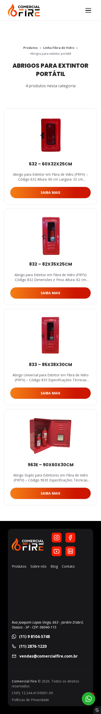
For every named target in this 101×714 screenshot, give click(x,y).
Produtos (30, 48)
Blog (54, 566)
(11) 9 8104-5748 (34, 636)
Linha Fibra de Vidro (58, 48)
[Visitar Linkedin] (70, 551)
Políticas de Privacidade (30, 699)
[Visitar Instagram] (57, 537)
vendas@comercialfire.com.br (48, 656)
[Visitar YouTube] (57, 551)
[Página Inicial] (24, 10)
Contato (68, 566)
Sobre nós (38, 566)
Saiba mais (50, 192)
